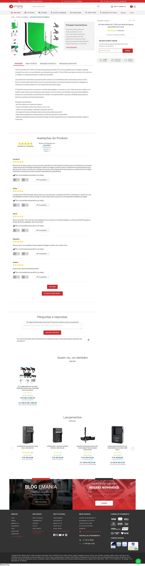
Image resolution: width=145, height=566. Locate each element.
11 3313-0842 (88, 540)
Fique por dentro (41, 502)
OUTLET (35, 526)
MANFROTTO (15, 523)
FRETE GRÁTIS (37, 528)
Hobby (46, 151)
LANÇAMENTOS (37, 520)
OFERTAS (35, 523)
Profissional (46, 147)
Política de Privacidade (61, 531)
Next (15, 55)
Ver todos (16, 12)
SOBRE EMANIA (57, 518)
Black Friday (57, 528)
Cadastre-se (122, 6)
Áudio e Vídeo (91, 12)
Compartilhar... (43, 180)
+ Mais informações (71, 47)
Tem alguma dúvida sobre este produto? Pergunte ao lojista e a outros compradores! (52, 322)
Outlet (132, 13)
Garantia (82, 528)
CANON (13, 520)
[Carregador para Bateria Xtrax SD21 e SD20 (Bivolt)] (27, 435)
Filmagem (44, 12)
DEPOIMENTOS (57, 520)
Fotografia (30, 12)
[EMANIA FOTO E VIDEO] (12, 17)
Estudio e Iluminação (59, 12)
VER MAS (52, 287)
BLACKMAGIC (15, 526)
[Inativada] (113, 545)
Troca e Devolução (85, 523)
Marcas (123, 13)
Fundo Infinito (64, 72)
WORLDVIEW (15, 531)
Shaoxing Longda (103, 21)
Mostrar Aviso (4, 565)
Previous (15, 20)
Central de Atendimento (87, 518)
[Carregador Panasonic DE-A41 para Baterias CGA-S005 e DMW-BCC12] (117, 435)
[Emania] (16, 6)
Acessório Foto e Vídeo (109, 12)
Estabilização (76, 12)
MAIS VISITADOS (38, 518)
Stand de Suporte (25, 89)
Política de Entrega (86, 526)
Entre (115, 6)
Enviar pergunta (52, 332)
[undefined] (41, 40)
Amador (46, 149)
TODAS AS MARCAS (17, 536)
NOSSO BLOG (57, 526)
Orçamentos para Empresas (91, 531)
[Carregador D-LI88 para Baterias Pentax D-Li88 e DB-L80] (57, 435)
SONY (13, 518)
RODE (13, 528)
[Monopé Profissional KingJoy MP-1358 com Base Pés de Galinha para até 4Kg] (87, 435)
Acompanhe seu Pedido (87, 520)
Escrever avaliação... (52, 293)
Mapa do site (57, 523)
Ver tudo (72, 361)
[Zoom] (14, 25)
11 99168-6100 (88, 544)
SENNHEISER (15, 533)
